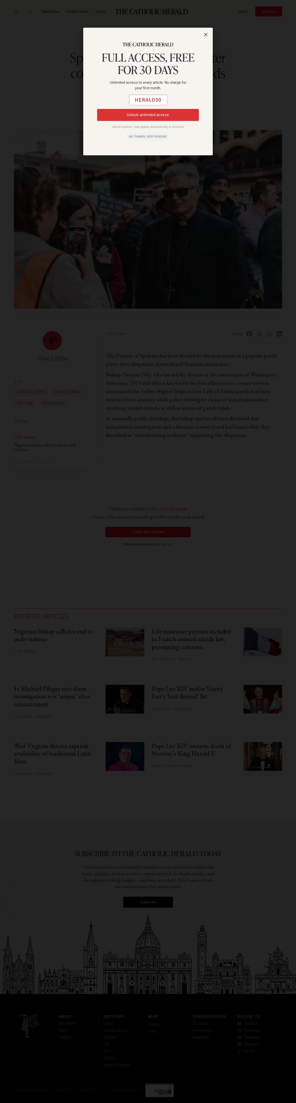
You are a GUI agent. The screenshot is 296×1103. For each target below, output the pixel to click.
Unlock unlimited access (148, 115)
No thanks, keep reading (148, 136)
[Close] (205, 34)
